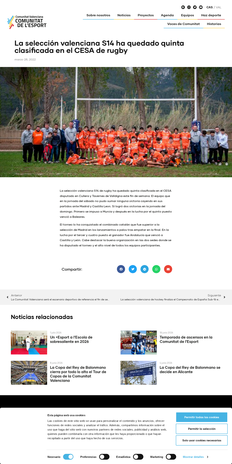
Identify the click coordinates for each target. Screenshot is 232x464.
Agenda (167, 15)
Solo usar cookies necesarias (201, 440)
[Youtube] (201, 7)
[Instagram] (189, 7)
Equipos (187, 15)
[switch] (104, 457)
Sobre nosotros (98, 15)
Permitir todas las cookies (201, 417)
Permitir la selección (202, 428)
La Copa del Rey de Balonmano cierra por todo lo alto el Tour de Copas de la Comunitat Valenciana (78, 374)
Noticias (123, 15)
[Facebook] (183, 7)
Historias (214, 24)
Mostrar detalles (193, 456)
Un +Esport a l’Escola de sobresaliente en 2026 (71, 339)
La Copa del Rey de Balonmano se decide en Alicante (190, 369)
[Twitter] (195, 7)
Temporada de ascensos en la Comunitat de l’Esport (186, 339)
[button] (121, 269)
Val (218, 7)
